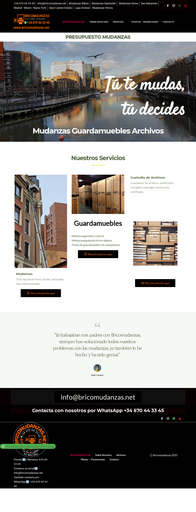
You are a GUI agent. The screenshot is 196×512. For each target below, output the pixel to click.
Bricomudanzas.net (74, 22)
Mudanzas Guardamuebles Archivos (98, 130)
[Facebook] (167, 5)
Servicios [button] (118, 22)
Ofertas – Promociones (145, 22)
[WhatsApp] (179, 5)
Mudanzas (24, 274)
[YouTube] (185, 5)
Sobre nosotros (99, 22)
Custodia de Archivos (147, 177)
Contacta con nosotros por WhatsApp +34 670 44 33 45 (98, 410)
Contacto (168, 22)
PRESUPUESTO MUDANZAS (98, 37)
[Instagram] (173, 5)
